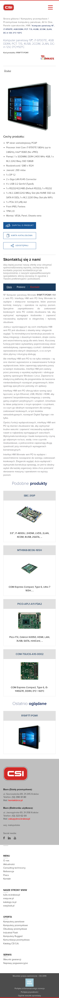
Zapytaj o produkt (23, 225)
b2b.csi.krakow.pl (11, 894)
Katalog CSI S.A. (11, 943)
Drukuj (7, 70)
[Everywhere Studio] (29, 982)
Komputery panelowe (13, 921)
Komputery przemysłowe (34, 18)
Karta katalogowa (22, 235)
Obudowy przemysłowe (15, 929)
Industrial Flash (10, 932)
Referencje (8, 871)
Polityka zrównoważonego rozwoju (30, 988)
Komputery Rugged (12, 936)
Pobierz (21, 287)
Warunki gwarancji (12, 959)
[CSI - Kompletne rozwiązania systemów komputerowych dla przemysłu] (15, 773)
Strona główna (11, 18)
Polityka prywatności (29, 992)
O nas (6, 860)
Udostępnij (22, 245)
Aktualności (9, 864)
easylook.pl (8, 905)
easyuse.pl (8, 898)
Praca (6, 875)
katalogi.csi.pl (9, 902)
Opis (9, 287)
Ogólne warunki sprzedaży (29, 995)
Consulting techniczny (14, 867)
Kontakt (34, 287)
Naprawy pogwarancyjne (15, 963)
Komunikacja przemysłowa (16, 939)
